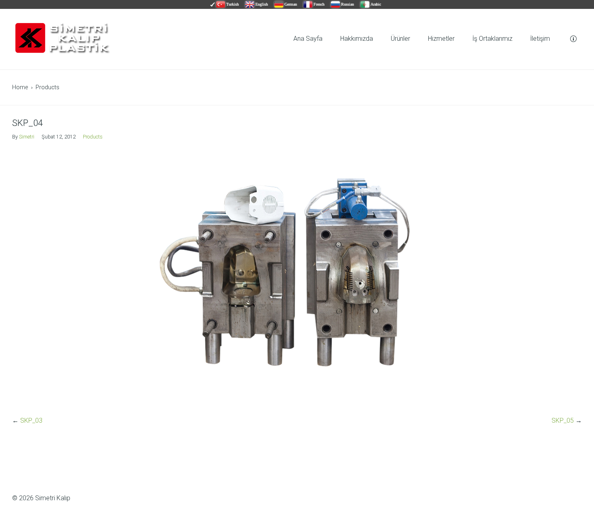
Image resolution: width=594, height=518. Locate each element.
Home (20, 87)
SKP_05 (563, 420)
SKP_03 (31, 420)
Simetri (26, 137)
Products (47, 87)
